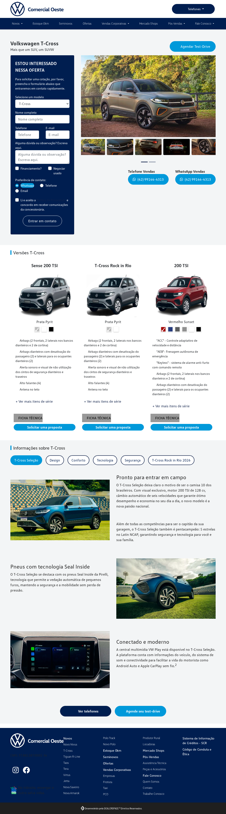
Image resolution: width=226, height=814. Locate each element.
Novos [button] (16, 23)
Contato (147, 787)
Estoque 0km (41, 23)
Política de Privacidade (51, 204)
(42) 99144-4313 (150, 183)
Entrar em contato (42, 225)
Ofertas (87, 23)
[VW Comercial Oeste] (37, 9)
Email (24, 195)
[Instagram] (15, 770)
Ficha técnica (31, 422)
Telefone (21, 132)
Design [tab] (55, 464)
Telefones (194, 9)
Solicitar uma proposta (44, 431)
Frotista (107, 782)
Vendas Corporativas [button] (114, 23)
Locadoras (149, 744)
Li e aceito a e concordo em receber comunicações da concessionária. (44, 208)
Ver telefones (88, 715)
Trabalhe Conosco (153, 793)
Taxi (105, 788)
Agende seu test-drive (143, 715)
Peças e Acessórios (154, 769)
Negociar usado (59, 175)
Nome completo (26, 117)
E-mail (50, 132)
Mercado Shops (148, 23)
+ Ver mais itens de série (34, 405)
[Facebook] (26, 770)
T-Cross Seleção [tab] (26, 464)
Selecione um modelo (29, 101)
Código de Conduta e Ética (197, 751)
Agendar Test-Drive (195, 48)
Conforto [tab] (78, 464)
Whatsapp (27, 190)
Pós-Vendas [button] (175, 23)
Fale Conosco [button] (203, 23)
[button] (89, 100)
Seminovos (65, 23)
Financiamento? (31, 172)
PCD (105, 794)
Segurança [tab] (133, 464)
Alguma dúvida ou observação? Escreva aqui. (41, 149)
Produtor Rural (151, 738)
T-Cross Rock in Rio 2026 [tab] (171, 464)
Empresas (109, 776)
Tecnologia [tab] (105, 464)
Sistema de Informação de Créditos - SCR (198, 740)
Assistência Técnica (154, 763)
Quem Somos (151, 781)
